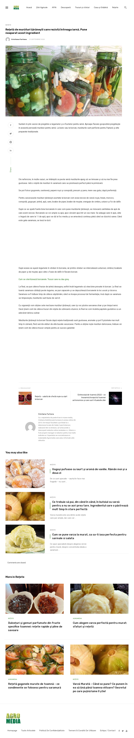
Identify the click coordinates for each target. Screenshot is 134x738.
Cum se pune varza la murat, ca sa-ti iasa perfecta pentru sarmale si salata (89, 536)
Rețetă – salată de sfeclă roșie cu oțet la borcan (51, 397)
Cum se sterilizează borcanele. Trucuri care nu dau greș (44, 279)
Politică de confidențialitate (52, 730)
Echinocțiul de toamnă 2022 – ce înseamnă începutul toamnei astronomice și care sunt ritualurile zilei (89, 397)
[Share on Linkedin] (10, 151)
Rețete (115, 7)
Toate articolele (28, 730)
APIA (54, 7)
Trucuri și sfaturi (82, 7)
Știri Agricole (42, 7)
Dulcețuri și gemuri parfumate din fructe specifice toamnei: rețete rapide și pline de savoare (35, 626)
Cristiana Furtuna (19, 39)
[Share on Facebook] (10, 125)
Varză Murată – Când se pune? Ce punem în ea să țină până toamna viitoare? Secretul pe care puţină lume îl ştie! (100, 687)
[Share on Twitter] (10, 134)
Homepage (12, 730)
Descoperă (66, 7)
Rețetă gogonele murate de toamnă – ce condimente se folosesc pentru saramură (34, 685)
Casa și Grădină (101, 7)
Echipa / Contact (108, 730)
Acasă (29, 7)
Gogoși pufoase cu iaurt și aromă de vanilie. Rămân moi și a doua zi (89, 471)
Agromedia (77, 618)
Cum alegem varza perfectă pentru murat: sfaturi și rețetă (100, 624)
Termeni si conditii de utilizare (82, 730)
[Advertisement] (70, 155)
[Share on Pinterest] (10, 142)
